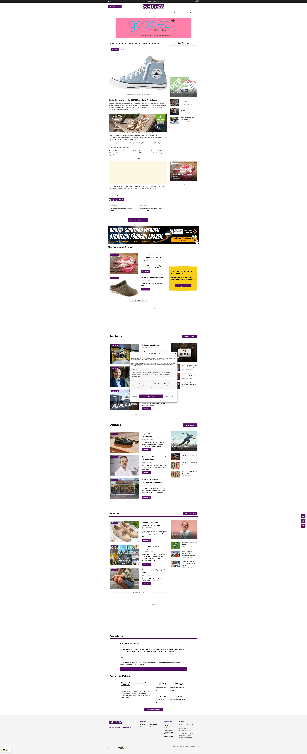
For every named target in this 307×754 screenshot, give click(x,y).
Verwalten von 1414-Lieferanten (138, 391)
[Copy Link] (122, 199)
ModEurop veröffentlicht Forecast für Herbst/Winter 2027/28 (189, 563)
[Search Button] (121, 1)
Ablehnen (134, 396)
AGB (198, 746)
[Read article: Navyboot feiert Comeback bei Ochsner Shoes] (124, 442)
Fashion (114, 522)
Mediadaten (175, 13)
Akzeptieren (151, 396)
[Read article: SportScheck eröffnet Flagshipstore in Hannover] (124, 488)
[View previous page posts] (182, 127)
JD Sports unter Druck (150, 345)
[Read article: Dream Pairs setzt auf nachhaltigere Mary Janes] (124, 531)
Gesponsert (114, 255)
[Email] (119, 199)
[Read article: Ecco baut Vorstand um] (124, 376)
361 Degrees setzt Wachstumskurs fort (182, 446)
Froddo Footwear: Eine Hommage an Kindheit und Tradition (151, 257)
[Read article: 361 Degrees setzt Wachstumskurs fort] (184, 440)
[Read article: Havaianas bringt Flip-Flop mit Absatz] (124, 578)
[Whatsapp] (116, 199)
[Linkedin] (113, 199)
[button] (175, 354)
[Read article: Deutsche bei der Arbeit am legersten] (175, 545)
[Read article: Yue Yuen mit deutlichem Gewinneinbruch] (174, 102)
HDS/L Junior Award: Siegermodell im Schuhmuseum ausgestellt (189, 553)
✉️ (303, 516)
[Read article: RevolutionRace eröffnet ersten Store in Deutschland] (175, 456)
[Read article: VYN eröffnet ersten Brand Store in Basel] (174, 120)
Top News (115, 49)
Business (114, 434)
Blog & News (133, 13)
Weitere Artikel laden (138, 300)
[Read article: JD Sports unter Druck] (124, 354)
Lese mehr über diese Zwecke (150, 391)
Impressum (161, 400)
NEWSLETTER (115, 6)
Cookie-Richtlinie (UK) (168, 736)
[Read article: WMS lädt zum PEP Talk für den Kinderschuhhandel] (183, 87)
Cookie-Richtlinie (147, 400)
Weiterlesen (146, 271)
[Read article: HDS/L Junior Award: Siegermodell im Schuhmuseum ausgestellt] (175, 554)
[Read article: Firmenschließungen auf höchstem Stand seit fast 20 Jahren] (184, 352)
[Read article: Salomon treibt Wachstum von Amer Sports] (124, 400)
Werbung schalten (169, 730)
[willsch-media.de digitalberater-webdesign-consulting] (153, 235)
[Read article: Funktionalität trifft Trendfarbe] (124, 286)
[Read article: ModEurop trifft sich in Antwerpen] (124, 555)
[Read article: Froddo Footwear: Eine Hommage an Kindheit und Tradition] (183, 171)
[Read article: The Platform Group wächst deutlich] (174, 111)
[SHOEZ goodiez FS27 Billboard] (153, 27)
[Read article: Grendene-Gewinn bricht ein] (175, 465)
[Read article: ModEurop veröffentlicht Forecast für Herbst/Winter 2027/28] (175, 564)
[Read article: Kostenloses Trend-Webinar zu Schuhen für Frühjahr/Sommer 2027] (184, 529)
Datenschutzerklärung (155, 400)
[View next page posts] (184, 127)
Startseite (115, 13)
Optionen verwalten (170, 396)
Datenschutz (192, 746)
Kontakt (192, 13)
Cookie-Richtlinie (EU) (168, 733)
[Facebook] (110, 199)
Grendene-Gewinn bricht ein (189, 462)
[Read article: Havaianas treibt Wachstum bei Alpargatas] (175, 474)
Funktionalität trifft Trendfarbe (152, 278)
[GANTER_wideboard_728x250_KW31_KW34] (138, 124)
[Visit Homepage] (153, 6)
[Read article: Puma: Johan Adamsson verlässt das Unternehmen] (124, 465)
